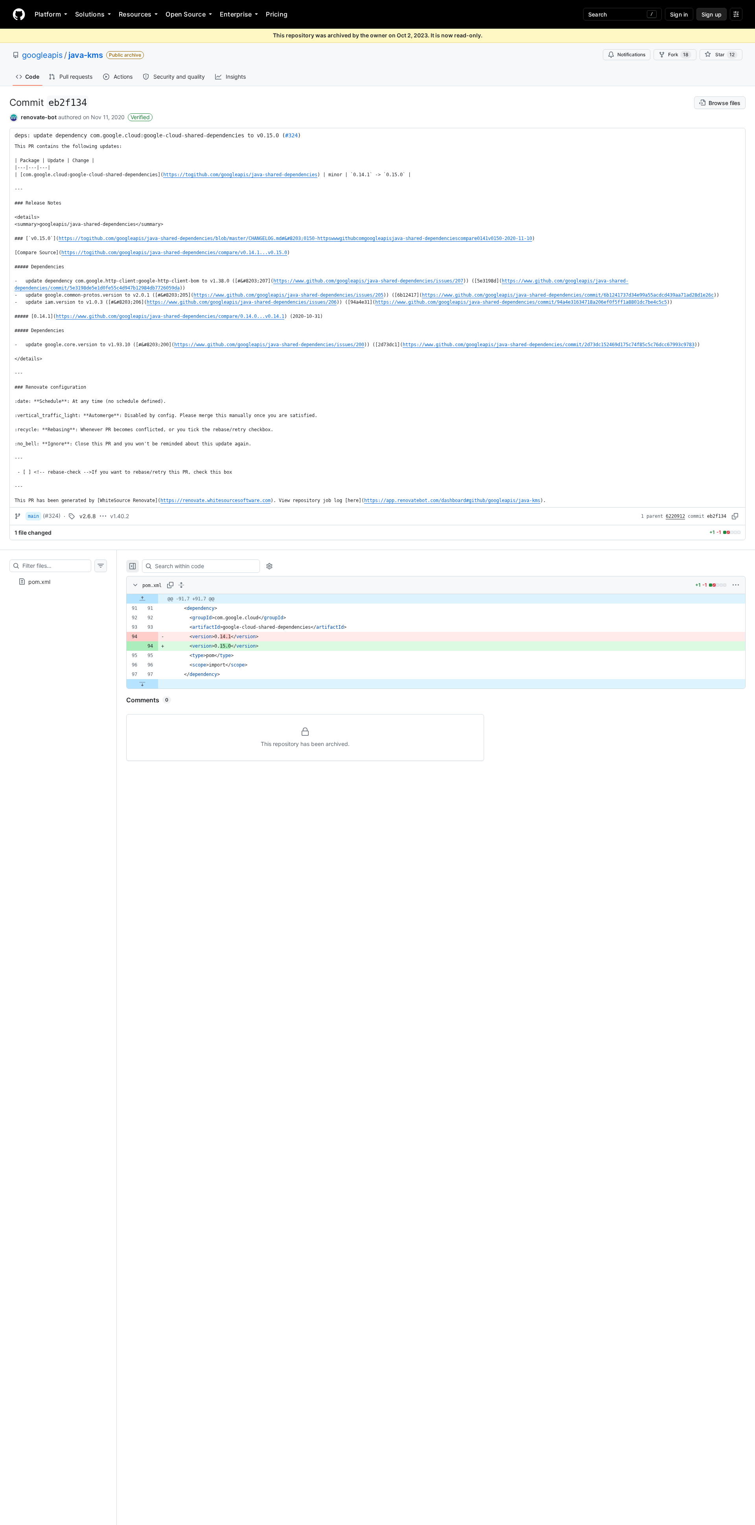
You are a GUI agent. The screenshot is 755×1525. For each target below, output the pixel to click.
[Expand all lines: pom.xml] (181, 585)
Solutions (90, 14)
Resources (135, 14)
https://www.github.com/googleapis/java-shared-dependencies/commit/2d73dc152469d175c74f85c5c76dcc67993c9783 (548, 344)
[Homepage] (19, 14)
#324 (291, 135)
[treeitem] (58, 581)
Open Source (186, 14)
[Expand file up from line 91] (142, 599)
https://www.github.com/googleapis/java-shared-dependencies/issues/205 (288, 295)
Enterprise (236, 14)
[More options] (735, 585)
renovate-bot (39, 117)
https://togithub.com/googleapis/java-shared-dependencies (240, 174)
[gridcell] (436, 599)
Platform (48, 14)
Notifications (631, 54)
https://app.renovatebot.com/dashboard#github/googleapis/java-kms (452, 500)
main (33, 516)
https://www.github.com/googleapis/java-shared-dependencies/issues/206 (242, 302)
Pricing (276, 14)
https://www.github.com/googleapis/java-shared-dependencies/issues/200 (269, 344)
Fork (678, 54)
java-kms (85, 55)
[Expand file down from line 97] (142, 684)
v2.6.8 (87, 516)
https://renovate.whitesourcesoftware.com (215, 500)
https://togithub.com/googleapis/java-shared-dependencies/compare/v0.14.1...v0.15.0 (174, 252)
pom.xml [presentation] (39, 581)
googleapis (42, 55)
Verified (140, 117)
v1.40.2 (119, 516)
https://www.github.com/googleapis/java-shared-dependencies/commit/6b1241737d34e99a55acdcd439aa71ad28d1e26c (568, 295)
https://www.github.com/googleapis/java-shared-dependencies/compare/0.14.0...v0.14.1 (170, 316)
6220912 (675, 516)
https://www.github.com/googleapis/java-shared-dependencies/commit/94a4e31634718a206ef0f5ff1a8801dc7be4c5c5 (521, 302)
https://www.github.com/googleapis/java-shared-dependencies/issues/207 (368, 281)
